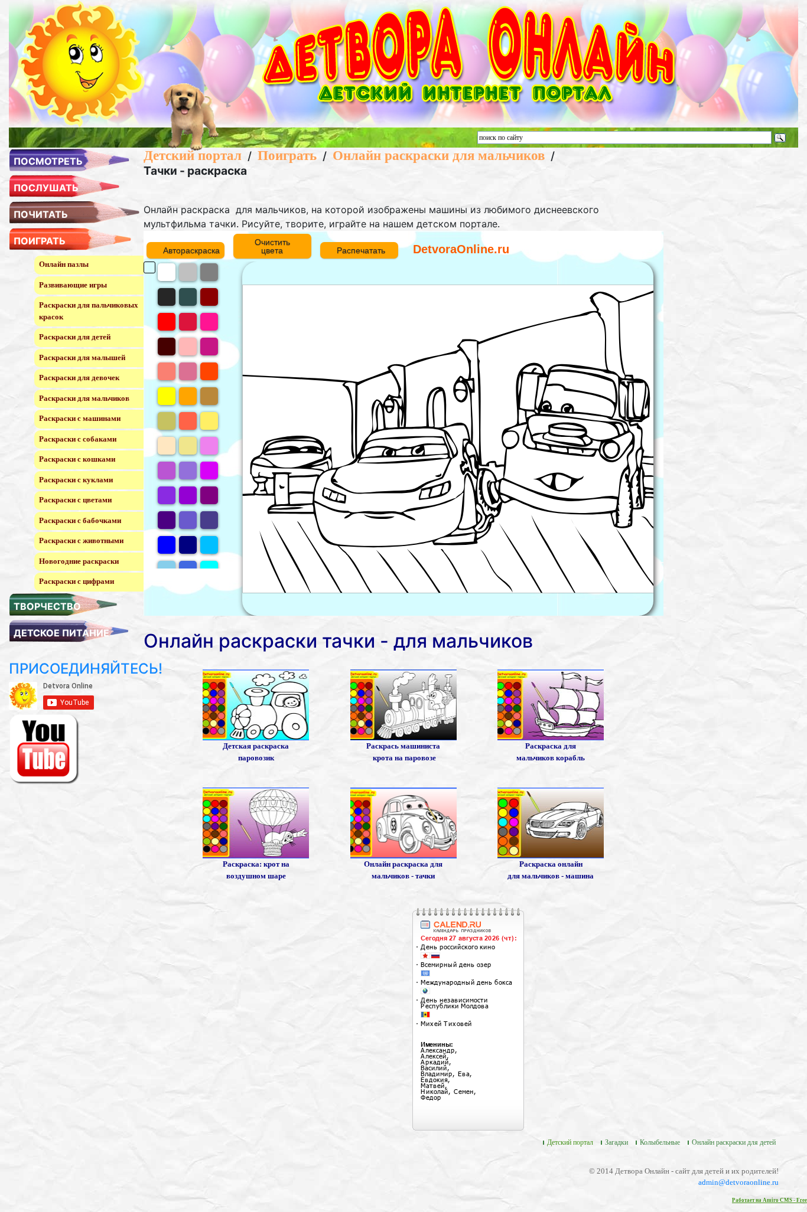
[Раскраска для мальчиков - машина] (550, 822)
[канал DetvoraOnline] (44, 748)
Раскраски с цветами (75, 499)
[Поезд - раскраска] (403, 704)
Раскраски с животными (81, 540)
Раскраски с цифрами (76, 581)
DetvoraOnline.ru (461, 249)
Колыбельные (660, 1142)
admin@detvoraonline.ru (738, 1182)
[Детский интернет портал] (81, 62)
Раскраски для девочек (79, 377)
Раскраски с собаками (77, 439)
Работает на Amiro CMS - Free (769, 1200)
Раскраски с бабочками (80, 520)
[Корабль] (550, 704)
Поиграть (287, 155)
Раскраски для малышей (82, 357)
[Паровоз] (256, 704)
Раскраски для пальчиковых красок (88, 310)
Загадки (616, 1142)
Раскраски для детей (74, 336)
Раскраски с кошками (77, 459)
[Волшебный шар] (256, 822)
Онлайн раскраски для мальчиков (439, 155)
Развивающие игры (73, 284)
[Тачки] (403, 822)
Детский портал (193, 155)
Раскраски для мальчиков (84, 398)
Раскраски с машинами (80, 418)
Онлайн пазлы (64, 264)
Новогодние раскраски (79, 561)
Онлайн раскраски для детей (734, 1142)
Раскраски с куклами (76, 479)
